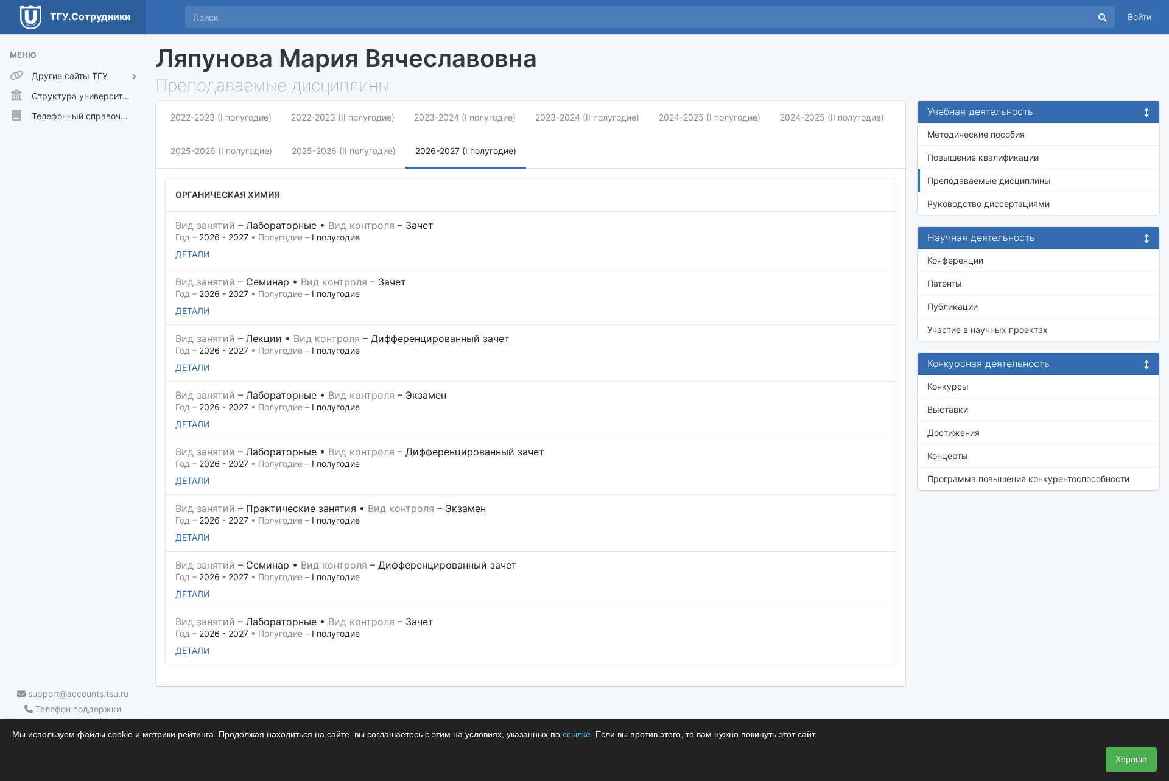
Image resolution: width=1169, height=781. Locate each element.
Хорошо (1131, 759)
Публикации (952, 306)
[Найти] (1102, 17)
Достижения (953, 432)
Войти (1139, 17)
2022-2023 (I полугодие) (221, 117)
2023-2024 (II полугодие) (587, 117)
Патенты (944, 283)
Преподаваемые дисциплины (989, 180)
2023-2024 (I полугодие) (465, 117)
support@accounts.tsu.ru (77, 693)
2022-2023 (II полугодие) (343, 117)
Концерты (947, 455)
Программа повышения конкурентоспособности (1028, 479)
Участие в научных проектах (987, 329)
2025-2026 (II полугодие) (344, 150)
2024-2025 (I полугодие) (709, 117)
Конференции (955, 260)
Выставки (947, 409)
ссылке (577, 734)
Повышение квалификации (983, 157)
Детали (192, 254)
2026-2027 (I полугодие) (465, 150)
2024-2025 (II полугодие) (832, 117)
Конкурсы (948, 386)
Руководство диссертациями (988, 203)
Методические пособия (976, 134)
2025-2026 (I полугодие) (221, 150)
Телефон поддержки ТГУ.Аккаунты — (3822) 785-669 (72, 715)
